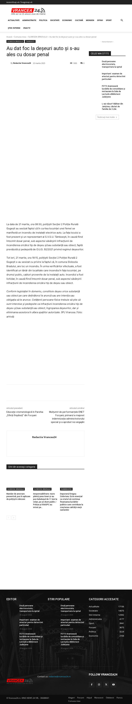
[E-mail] (60, 71)
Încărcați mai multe (106, 117)
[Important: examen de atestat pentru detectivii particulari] (94, 76)
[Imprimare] (67, 71)
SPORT (109, 20)
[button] (122, 20)
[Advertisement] (45, 353)
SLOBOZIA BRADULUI (37, 36)
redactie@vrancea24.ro (60, 676)
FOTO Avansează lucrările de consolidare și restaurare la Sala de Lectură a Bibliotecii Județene (113, 91)
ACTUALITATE (13, 20)
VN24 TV (26, 28)
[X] (38, 71)
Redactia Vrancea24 (22, 63)
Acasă (9, 36)
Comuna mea (20, 36)
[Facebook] (30, 71)
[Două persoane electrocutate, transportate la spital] (94, 64)
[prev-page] (8, 518)
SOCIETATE (54, 20)
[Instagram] (99, 684)
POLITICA (43, 20)
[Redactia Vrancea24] (8, 63)
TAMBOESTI (30, 41)
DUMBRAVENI (66, 489)
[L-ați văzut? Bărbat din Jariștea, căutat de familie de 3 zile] (94, 106)
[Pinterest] (45, 71)
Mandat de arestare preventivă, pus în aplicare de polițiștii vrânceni (18, 496)
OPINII (100, 20)
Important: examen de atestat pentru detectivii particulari (113, 76)
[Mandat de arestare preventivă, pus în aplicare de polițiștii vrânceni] (18, 481)
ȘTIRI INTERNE (14, 28)
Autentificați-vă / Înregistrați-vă (19, 2)
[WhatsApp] (52, 71)
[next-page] (14, 518)
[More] (75, 392)
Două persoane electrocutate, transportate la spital (112, 64)
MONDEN (90, 20)
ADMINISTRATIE (29, 20)
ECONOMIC (67, 20)
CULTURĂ (79, 20)
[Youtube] (113, 684)
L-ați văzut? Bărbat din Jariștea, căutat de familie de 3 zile (112, 106)
